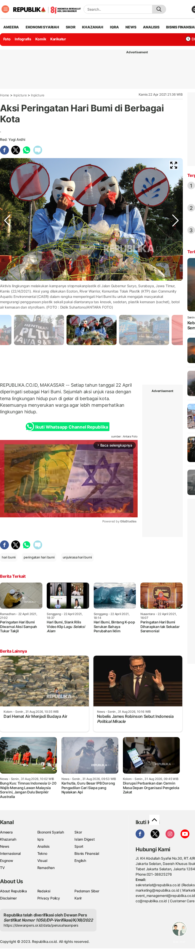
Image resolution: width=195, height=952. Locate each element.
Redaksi (44, 891)
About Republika (13, 891)
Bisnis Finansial (86, 853)
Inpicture (20, 95)
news (130, 27)
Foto (7, 39)
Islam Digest (84, 839)
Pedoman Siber (86, 891)
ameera (11, 27)
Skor (78, 832)
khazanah (92, 27)
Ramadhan (46, 867)
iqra (114, 27)
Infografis (23, 39)
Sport (78, 846)
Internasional (10, 853)
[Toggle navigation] (5, 9)
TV (2, 867)
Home (4, 95)
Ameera (6, 832)
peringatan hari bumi (39, 557)
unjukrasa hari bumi (77, 557)
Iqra (40, 839)
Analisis (43, 846)
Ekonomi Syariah (42, 27)
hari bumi (8, 557)
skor (70, 27)
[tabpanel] (91, 330)
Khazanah (8, 839)
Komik (40, 39)
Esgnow (6, 860)
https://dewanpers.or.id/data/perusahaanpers (41, 925)
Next (175, 290)
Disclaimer (8, 898)
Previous (7, 290)
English (80, 860)
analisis (151, 27)
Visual (42, 860)
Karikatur (58, 39)
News (4, 846)
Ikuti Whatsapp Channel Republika (71, 427)
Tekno (42, 853)
